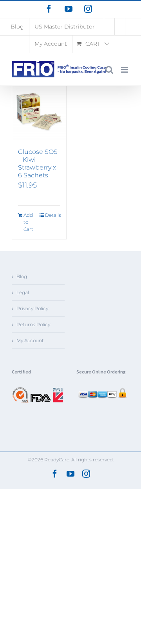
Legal (22, 292)
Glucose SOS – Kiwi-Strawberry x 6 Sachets (38, 163)
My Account (30, 340)
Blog (21, 276)
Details (52, 215)
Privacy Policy (32, 308)
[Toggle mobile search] (109, 70)
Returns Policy (33, 324)
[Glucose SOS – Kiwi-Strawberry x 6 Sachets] (39, 113)
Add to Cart (28, 222)
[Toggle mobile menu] (125, 70)
